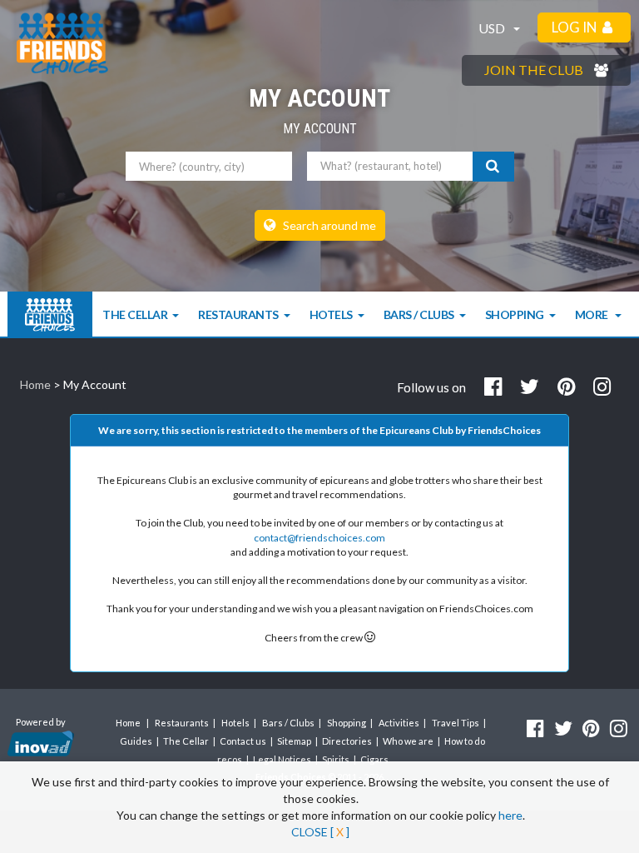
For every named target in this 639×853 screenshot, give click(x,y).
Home (35, 384)
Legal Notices (282, 759)
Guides (136, 741)
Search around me (328, 225)
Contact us (243, 741)
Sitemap (294, 741)
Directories (347, 741)
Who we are (408, 741)
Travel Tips (455, 722)
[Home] (49, 315)
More (593, 314)
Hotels (331, 314)
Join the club (535, 69)
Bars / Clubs (419, 314)
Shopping (514, 314)
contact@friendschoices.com (319, 537)
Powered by (41, 721)
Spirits (335, 759)
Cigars (374, 759)
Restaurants (238, 314)
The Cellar (134, 314)
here (510, 815)
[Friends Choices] (62, 43)
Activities (399, 722)
